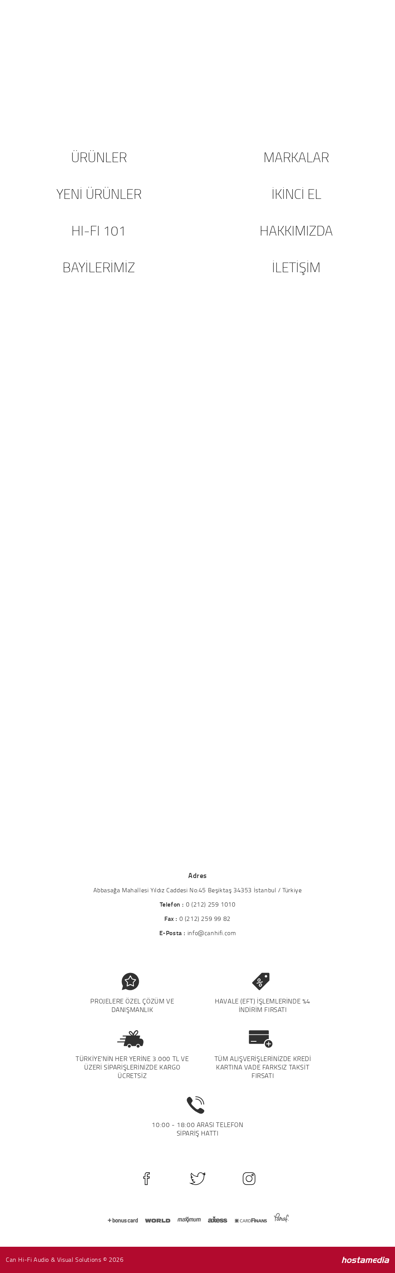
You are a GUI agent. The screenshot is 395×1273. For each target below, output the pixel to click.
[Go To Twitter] (197, 1178)
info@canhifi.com (211, 933)
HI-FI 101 (98, 230)
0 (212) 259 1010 (211, 904)
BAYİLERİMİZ (98, 267)
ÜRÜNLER (99, 157)
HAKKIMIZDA (296, 230)
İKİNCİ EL (296, 194)
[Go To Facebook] (146, 1178)
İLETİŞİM (296, 267)
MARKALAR (296, 157)
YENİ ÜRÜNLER (99, 194)
